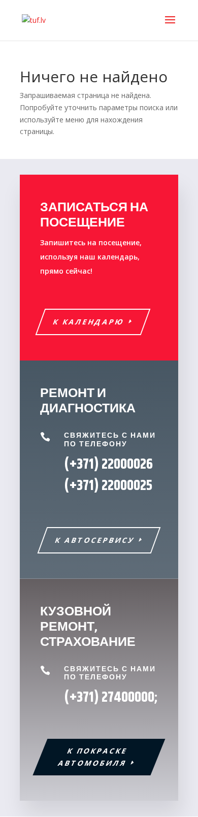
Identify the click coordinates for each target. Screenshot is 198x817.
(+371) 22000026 (108, 464)
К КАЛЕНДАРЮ (89, 321)
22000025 (108, 486)
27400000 (128, 697)
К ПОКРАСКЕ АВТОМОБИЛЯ (93, 757)
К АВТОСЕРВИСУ (95, 540)
